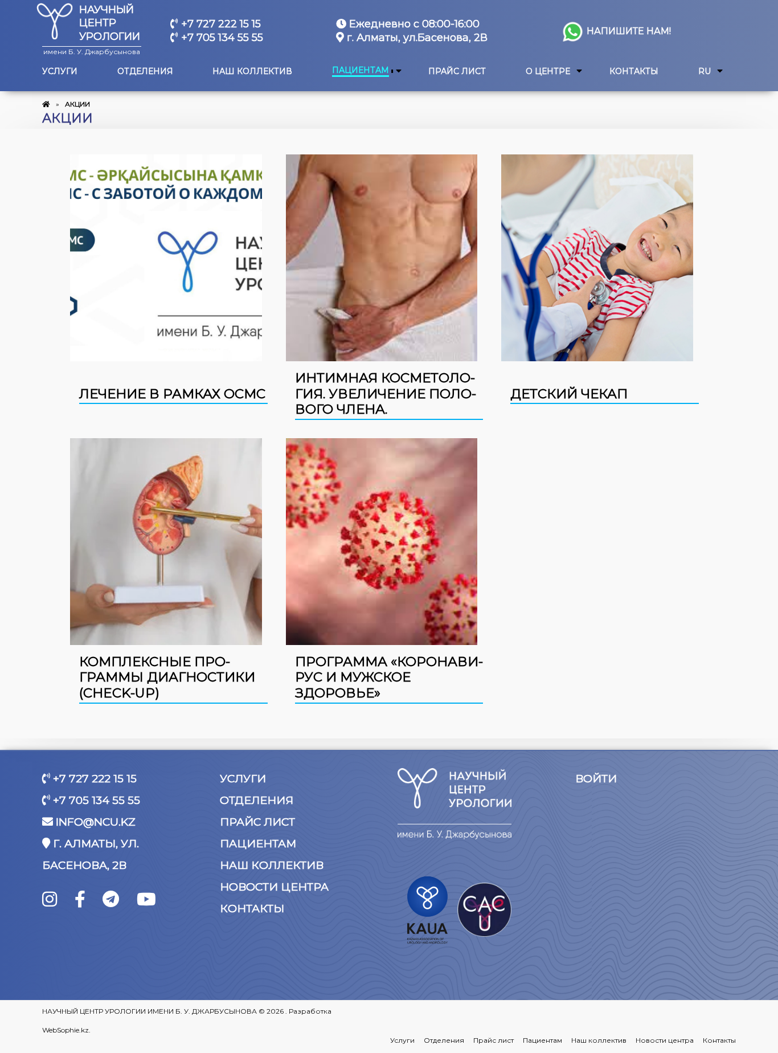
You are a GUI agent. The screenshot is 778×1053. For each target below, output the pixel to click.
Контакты (633, 71)
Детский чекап (569, 394)
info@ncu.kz (94, 821)
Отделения (145, 71)
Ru (704, 71)
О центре (548, 71)
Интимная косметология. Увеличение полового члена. (385, 393)
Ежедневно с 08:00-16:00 (413, 24)
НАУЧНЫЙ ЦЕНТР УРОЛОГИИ (109, 23)
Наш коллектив (252, 71)
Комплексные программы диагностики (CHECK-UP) (167, 677)
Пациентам (360, 70)
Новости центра (274, 886)
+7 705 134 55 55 (220, 37)
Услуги (59, 71)
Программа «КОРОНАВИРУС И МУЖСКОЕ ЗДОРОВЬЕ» (389, 677)
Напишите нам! (627, 31)
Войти (596, 778)
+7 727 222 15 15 (219, 24)
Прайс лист (457, 71)
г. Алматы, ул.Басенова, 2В (416, 37)
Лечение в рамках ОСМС (172, 394)
